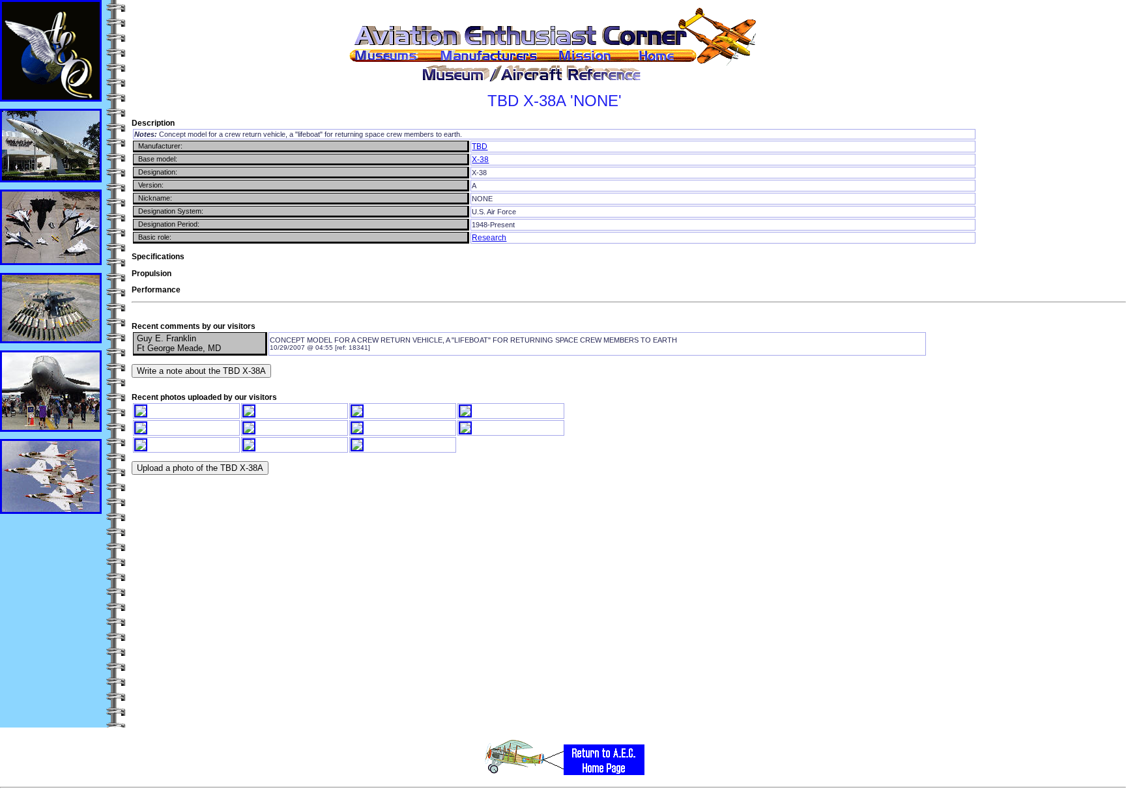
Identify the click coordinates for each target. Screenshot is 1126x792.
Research (489, 237)
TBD (479, 146)
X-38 (480, 159)
